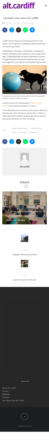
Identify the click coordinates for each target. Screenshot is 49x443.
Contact (5, 391)
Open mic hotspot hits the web (24, 277)
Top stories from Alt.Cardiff (13, 400)
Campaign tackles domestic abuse (24, 252)
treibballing (34, 132)
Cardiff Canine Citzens (20, 128)
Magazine (6, 394)
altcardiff (9, 23)
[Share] (4, 29)
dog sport (23, 132)
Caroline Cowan (36, 128)
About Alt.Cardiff (9, 388)
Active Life (16, 23)
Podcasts (5, 397)
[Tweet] (11, 29)
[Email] (18, 29)
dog (14, 132)
